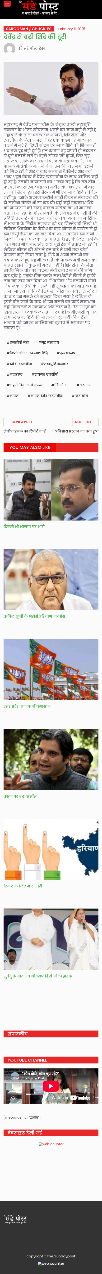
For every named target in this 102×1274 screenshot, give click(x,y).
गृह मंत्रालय (50, 342)
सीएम (14, 395)
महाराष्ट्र (16, 374)
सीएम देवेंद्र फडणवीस (47, 395)
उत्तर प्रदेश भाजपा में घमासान (27, 706)
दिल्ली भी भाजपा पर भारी (24, 526)
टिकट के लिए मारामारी (23, 886)
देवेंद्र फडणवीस (21, 363)
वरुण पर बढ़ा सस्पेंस (20, 796)
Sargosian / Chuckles (28, 29)
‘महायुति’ (81, 395)
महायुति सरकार (56, 363)
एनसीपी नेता (19, 342)
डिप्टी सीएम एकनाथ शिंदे (29, 353)
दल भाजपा (68, 353)
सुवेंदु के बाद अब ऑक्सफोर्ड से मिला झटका (39, 976)
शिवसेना (61, 385)
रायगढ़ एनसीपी (46, 374)
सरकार (85, 385)
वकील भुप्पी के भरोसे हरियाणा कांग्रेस (34, 616)
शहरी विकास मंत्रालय (26, 385)
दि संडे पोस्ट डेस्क (33, 48)
